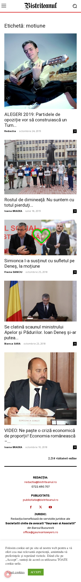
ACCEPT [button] (35, 572)
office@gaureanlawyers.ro (40, 532)
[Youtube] (50, 507)
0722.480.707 (41, 486)
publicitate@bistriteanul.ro (40, 499)
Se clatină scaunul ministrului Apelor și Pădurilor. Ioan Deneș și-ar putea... (40, 332)
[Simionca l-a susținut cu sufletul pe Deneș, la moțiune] (40, 237)
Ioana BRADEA (13, 211)
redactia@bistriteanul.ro (40, 482)
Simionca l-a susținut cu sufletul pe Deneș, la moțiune (39, 263)
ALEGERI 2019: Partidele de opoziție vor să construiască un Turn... (35, 120)
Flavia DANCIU (13, 272)
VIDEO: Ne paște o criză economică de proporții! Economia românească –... (39, 436)
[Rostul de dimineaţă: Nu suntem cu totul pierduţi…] (40, 167)
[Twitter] (40, 507)
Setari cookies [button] (15, 572)
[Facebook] (31, 507)
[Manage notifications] (7, 574)
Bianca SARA (12, 343)
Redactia (10, 131)
